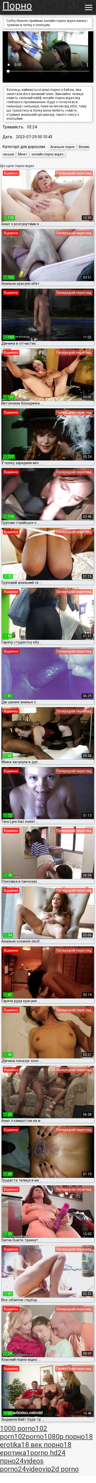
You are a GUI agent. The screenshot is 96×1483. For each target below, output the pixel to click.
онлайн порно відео (48, 154)
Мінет (23, 154)
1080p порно (64, 1436)
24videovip (34, 1469)
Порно (17, 6)
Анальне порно (62, 147)
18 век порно (42, 1445)
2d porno (65, 1469)
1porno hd (42, 1453)
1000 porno (17, 1428)
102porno (29, 1436)
